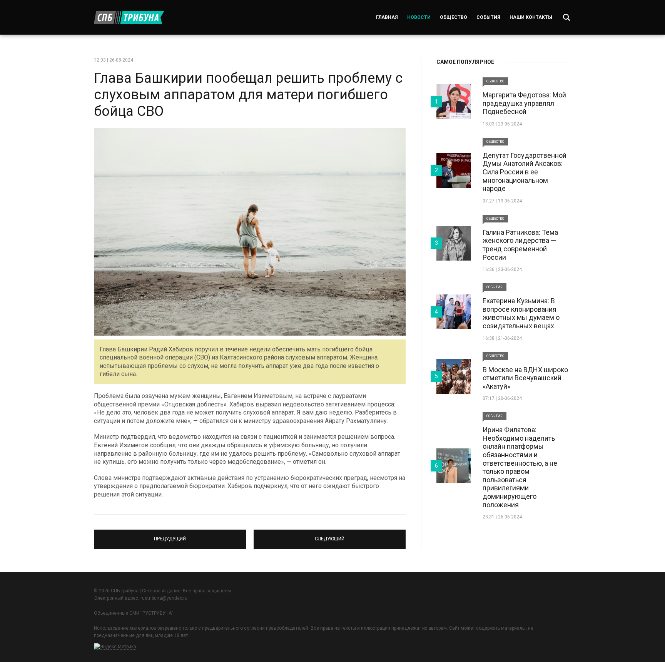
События (488, 17)
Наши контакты (531, 17)
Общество (453, 17)
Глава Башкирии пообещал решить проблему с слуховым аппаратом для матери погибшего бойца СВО (248, 94)
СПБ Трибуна (129, 17)
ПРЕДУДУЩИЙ (170, 536)
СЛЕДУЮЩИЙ (330, 536)
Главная (387, 17)
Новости (419, 17)
